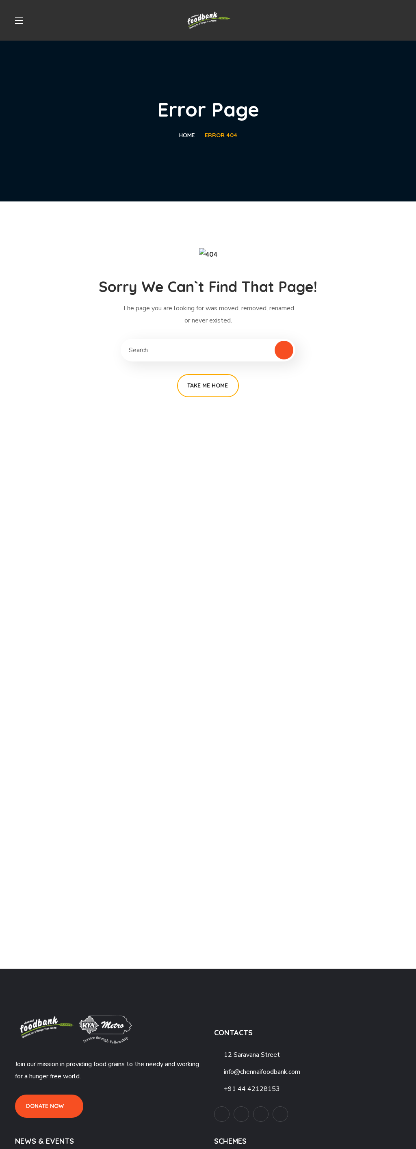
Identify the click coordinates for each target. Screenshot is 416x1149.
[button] (397, 20)
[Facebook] (241, 1114)
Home (187, 135)
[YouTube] (261, 1114)
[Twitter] (222, 1114)
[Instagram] (280, 1114)
